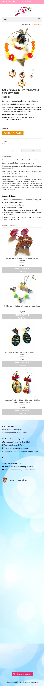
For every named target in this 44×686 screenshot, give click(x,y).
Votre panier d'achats (22, 2)
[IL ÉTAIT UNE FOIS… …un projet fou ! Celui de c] (22, 519)
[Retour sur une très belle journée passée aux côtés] (22, 543)
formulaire (18, 429)
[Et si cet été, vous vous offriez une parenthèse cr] (22, 496)
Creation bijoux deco (36, 24)
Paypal (22, 445)
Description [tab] (12, 150)
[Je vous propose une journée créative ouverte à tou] (22, 659)
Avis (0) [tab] (32, 150)
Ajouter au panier (13, 133)
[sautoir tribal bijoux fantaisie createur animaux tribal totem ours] (22, 73)
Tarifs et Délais (24, 442)
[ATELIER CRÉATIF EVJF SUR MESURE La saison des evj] (22, 613)
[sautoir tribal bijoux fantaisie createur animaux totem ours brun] (12, 73)
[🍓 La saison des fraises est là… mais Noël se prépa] (22, 589)
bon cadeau (15, 467)
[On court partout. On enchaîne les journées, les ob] (22, 636)
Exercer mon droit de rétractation (16, 448)
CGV (6, 457)
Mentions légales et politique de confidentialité (21, 451)
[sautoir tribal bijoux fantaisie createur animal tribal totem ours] (32, 73)
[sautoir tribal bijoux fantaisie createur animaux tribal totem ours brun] (22, 47)
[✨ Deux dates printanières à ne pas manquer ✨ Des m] (22, 566)
